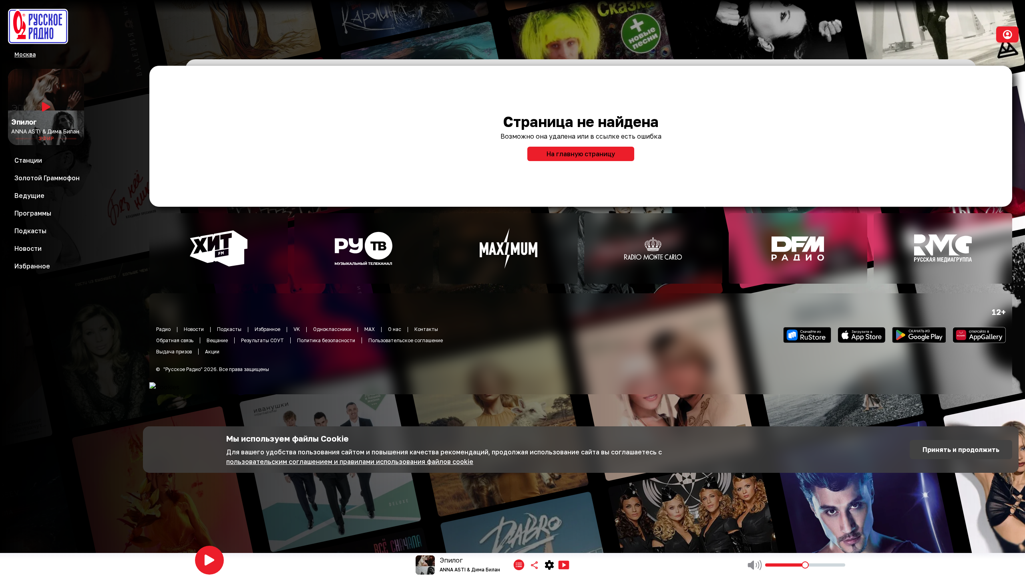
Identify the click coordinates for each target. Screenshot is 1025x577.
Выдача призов (174, 352)
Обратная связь (174, 340)
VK (296, 329)
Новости (194, 329)
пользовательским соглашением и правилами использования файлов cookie (349, 462)
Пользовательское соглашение (405, 340)
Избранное (267, 329)
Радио (163, 329)
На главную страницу (581, 154)
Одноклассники (332, 329)
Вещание (217, 340)
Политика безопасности (326, 340)
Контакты (426, 329)
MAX (369, 329)
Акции (212, 352)
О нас (394, 329)
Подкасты (229, 329)
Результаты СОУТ (262, 340)
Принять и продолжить (960, 450)
